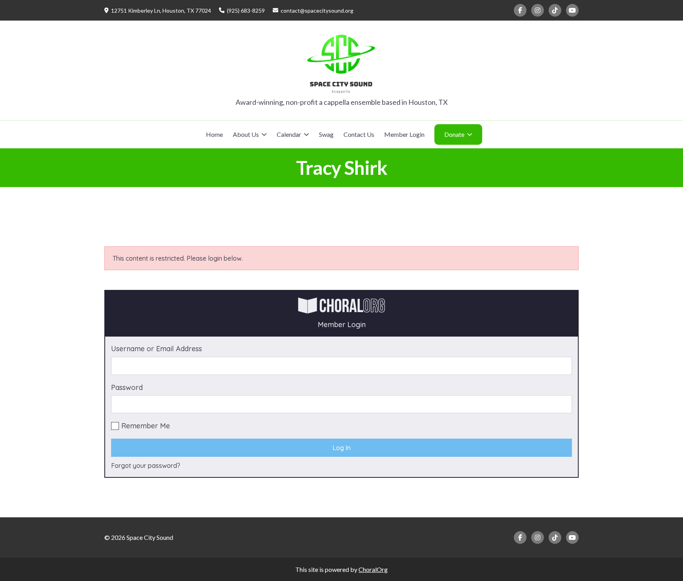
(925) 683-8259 (246, 10)
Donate (454, 134)
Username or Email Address (156, 348)
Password (127, 387)
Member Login (404, 134)
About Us (246, 134)
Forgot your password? (145, 465)
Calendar (289, 134)
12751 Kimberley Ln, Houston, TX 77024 (161, 10)
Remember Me (145, 425)
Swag (326, 134)
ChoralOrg (373, 569)
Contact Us (358, 134)
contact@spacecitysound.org (317, 10)
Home (214, 134)
